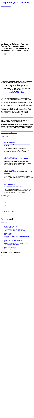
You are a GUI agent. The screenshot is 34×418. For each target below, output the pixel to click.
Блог (5, 205)
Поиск (9, 6)
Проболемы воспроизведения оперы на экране (16, 243)
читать (23, 92)
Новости (4, 136)
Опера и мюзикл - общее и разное (13, 240)
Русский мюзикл (8, 227)
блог (2, 6)
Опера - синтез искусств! (10, 226)
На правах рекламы (9, 211)
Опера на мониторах (9, 241)
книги (5, 6)
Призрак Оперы (8, 233)
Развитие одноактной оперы (11, 244)
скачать (17, 92)
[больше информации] (17, 78)
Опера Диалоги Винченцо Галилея (13, 229)
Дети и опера (7, 234)
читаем (4, 223)
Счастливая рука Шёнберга (11, 248)
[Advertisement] (17, 24)
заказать (11, 92)
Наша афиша (6, 195)
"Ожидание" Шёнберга (10, 247)
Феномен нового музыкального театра (14, 230)
